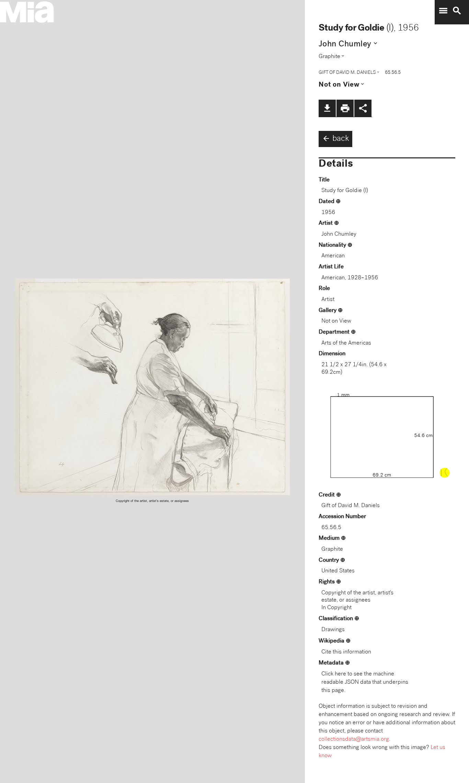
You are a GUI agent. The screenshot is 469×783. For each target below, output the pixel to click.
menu (443, 10)
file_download (327, 108)
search (457, 10)
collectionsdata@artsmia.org (354, 739)
